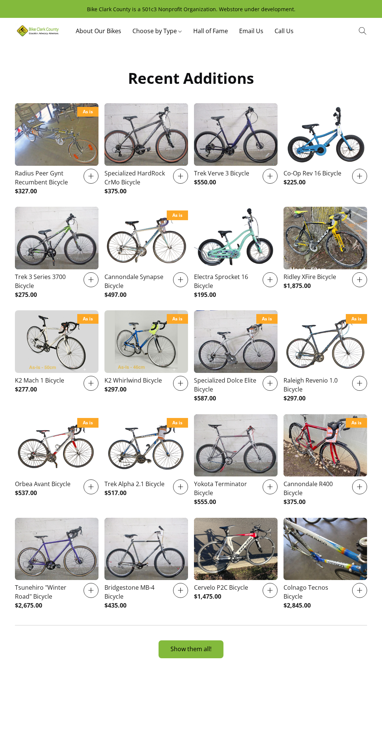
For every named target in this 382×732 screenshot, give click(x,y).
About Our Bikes (98, 31)
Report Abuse (234, 699)
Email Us (251, 31)
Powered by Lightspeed (191, 712)
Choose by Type (155, 31)
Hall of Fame (210, 31)
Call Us (284, 31)
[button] (38, 31)
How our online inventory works (170, 699)
